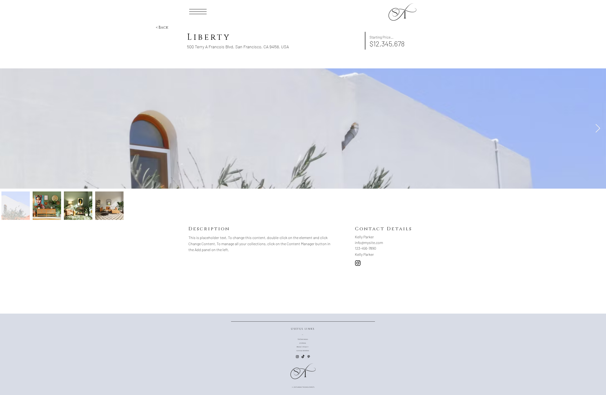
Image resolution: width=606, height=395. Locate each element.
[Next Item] (598, 128)
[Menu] (198, 11)
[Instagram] (297, 357)
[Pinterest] (309, 357)
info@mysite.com (369, 242)
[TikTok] (303, 357)
